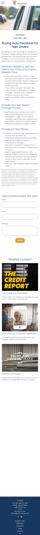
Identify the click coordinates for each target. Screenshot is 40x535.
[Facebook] (18, 516)
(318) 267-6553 (22, 505)
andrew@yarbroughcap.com (20, 513)
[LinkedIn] (21, 516)
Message (4, 224)
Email (3, 212)
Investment (20, 526)
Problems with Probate (11, 374)
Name (3, 200)
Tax (20, 533)
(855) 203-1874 (23, 503)
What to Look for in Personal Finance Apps (19, 333)
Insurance (20, 531)
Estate (20, 528)
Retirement (20, 523)
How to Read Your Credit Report (15, 293)
